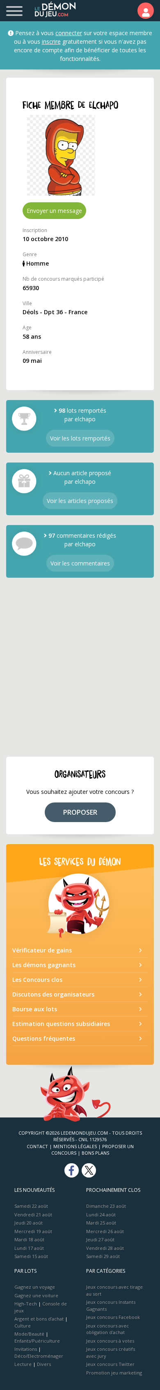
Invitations (25, 1349)
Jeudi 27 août (100, 1239)
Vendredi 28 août (105, 1248)
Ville (27, 303)
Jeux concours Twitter (110, 1364)
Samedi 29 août (103, 1256)
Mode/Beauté (29, 1334)
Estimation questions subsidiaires (61, 1024)
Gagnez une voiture (36, 1295)
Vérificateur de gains (42, 950)
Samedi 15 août (31, 1256)
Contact (37, 1146)
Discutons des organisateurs (53, 994)
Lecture (23, 1364)
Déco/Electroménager (38, 1356)
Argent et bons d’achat (39, 1319)
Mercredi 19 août (33, 1231)
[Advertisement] (80, 667)
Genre (30, 254)
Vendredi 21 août (33, 1214)
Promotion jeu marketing (114, 1373)
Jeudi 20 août (28, 1223)
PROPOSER (80, 812)
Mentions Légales (75, 1146)
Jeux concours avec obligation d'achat (107, 1329)
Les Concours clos (37, 979)
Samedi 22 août (31, 1206)
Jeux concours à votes (110, 1341)
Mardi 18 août (29, 1239)
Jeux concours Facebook (113, 1317)
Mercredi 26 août (105, 1231)
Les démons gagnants (43, 965)
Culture (22, 1326)
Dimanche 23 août (106, 1206)
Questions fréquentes (43, 1038)
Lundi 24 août (101, 1214)
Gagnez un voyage (34, 1287)
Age (27, 327)
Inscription (35, 230)
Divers (44, 1364)
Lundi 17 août (29, 1248)
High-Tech (25, 1304)
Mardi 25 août (101, 1223)
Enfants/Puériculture (37, 1341)
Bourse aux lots (34, 1009)
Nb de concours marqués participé (63, 278)
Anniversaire (37, 352)
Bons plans (95, 1153)
